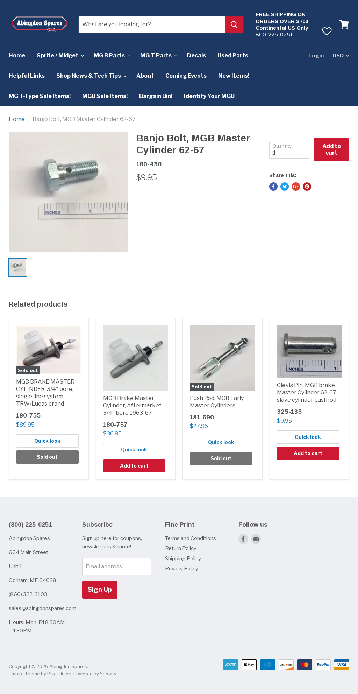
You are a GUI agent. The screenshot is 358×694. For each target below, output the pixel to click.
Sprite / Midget (58, 55)
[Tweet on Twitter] (284, 186)
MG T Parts (156, 55)
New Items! (233, 75)
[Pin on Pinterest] (307, 186)
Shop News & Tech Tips (89, 75)
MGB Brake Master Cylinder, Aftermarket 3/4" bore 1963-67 (132, 405)
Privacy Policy (181, 569)
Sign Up (100, 589)
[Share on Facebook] (273, 186)
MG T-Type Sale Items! (40, 96)
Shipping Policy (183, 558)
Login (316, 55)
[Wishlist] (326, 31)
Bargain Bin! (155, 96)
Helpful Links (27, 75)
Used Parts (232, 55)
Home (17, 55)
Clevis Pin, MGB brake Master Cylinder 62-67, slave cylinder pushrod (307, 392)
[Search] (234, 24)
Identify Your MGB (209, 96)
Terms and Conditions (190, 538)
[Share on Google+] (296, 186)
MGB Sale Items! (105, 96)
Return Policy (180, 548)
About (145, 75)
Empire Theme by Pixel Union (40, 674)
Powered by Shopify (94, 674)
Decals (196, 55)
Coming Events (186, 75)
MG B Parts (110, 55)
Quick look (47, 441)
